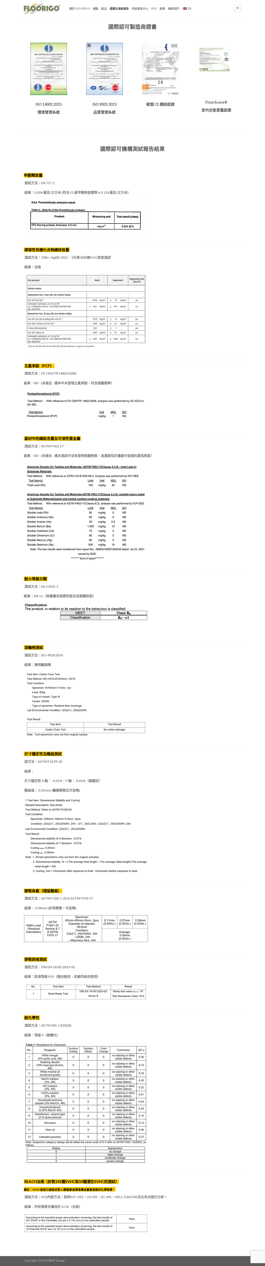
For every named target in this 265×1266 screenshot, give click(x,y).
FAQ (154, 8)
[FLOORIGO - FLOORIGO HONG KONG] (42, 8)
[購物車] (237, 8)
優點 (96, 8)
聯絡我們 (173, 8)
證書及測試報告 (119, 8)
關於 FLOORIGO (79, 8)
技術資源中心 (140, 8)
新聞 (162, 8)
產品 (104, 8)
